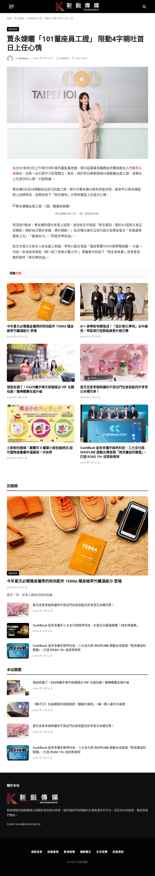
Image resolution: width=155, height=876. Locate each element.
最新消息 (12, 29)
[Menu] (11, 6)
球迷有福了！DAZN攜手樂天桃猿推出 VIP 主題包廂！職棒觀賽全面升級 (40, 389)
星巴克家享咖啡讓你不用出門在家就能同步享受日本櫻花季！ (114, 389)
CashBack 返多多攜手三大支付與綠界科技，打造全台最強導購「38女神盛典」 (86, 625)
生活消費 (102, 851)
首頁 (9, 18)
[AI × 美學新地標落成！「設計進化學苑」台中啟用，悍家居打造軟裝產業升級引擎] (114, 302)
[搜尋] (144, 6)
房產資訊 (118, 851)
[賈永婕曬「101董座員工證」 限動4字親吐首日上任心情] (77, 113)
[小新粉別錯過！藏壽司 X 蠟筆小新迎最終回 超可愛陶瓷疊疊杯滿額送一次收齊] (41, 424)
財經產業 (53, 851)
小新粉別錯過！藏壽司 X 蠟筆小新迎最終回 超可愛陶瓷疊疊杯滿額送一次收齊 (40, 450)
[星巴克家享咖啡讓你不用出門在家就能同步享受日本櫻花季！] (114, 363)
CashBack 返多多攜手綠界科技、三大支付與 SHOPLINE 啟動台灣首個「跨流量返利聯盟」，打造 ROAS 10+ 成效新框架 (113, 452)
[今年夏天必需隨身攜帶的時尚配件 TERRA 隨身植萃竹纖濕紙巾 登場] (41, 302)
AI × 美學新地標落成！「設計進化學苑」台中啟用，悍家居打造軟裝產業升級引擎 (114, 328)
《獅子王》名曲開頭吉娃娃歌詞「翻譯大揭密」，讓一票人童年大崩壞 (79, 704)
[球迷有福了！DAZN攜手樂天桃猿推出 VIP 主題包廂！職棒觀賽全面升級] (41, 363)
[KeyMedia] (77, 6)
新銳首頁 (37, 851)
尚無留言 (64, 58)
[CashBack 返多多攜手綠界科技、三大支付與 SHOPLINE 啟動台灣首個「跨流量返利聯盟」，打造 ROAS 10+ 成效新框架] (114, 424)
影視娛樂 (69, 851)
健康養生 (85, 851)
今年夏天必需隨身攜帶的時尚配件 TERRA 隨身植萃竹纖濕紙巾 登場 (40, 328)
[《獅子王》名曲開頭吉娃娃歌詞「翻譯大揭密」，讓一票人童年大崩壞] (18, 709)
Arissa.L (24, 58)
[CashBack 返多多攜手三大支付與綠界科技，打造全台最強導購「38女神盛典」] (18, 630)
